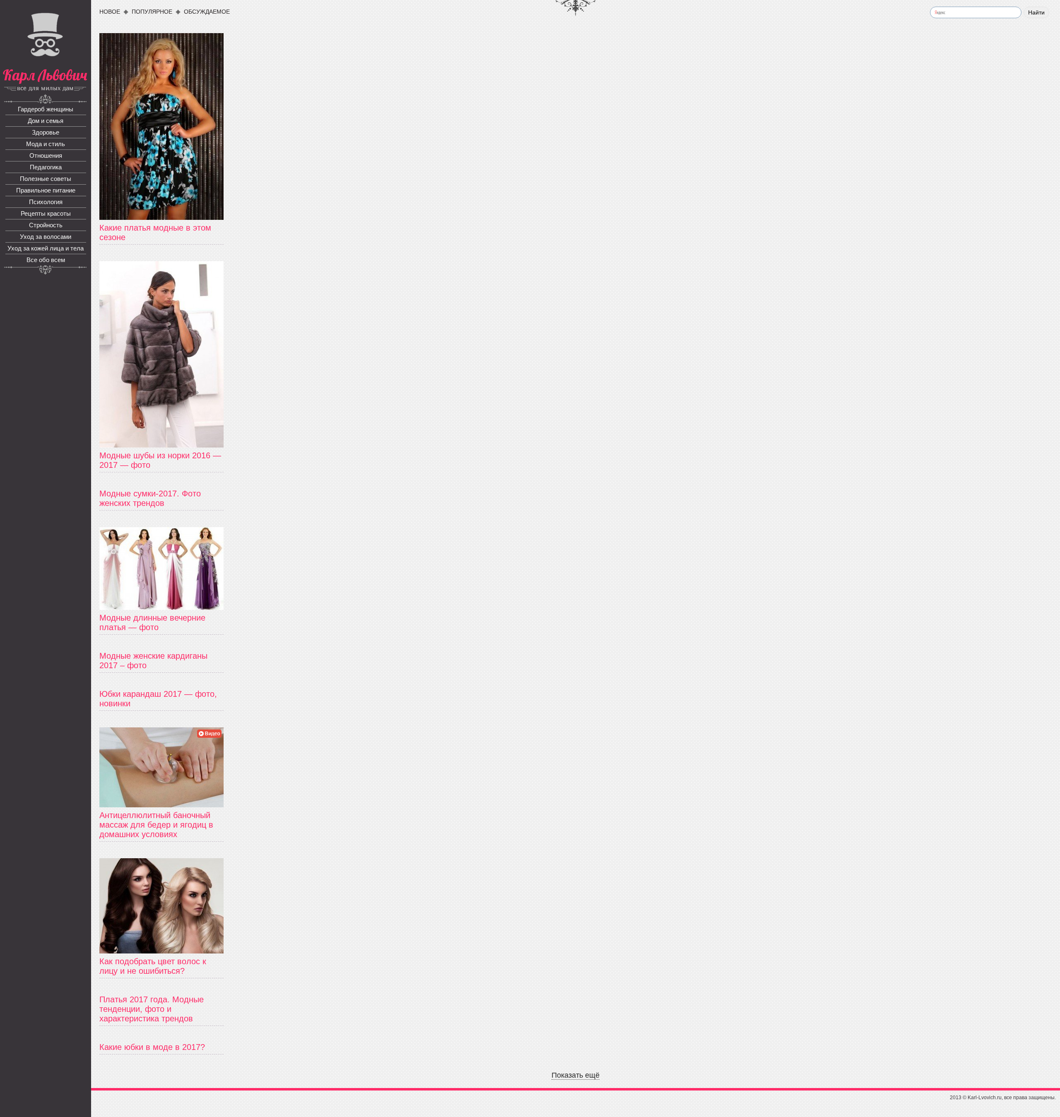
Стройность (46, 225)
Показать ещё (576, 1075)
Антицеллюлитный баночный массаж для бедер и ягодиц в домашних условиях (156, 825)
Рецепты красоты (46, 213)
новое (109, 11)
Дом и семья (45, 120)
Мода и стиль (45, 143)
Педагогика (46, 167)
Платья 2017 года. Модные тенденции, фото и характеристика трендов (151, 1009)
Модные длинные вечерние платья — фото (152, 622)
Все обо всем (45, 259)
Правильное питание (45, 190)
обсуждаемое (207, 11)
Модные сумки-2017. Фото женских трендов (150, 498)
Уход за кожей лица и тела (45, 248)
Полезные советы (45, 178)
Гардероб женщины (45, 109)
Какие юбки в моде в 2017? (152, 1047)
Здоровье (45, 132)
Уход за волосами (45, 236)
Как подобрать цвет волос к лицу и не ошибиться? (152, 966)
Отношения (45, 155)
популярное (152, 11)
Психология (46, 201)
